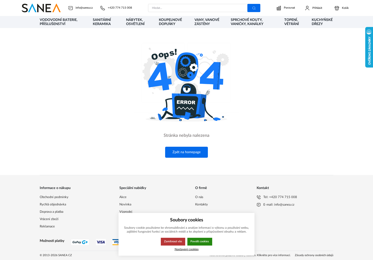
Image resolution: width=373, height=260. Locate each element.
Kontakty (201, 204)
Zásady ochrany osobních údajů (314, 255)
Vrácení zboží (49, 219)
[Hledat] (253, 8)
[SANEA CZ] (41, 8)
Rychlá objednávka (53, 204)
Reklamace (47, 226)
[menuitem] (62, 22)
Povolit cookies (199, 241)
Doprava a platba (51, 211)
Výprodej (125, 211)
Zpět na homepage (186, 152)
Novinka (125, 204)
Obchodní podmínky (54, 197)
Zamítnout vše (173, 241)
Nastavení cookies (187, 249)
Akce (122, 197)
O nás (199, 197)
